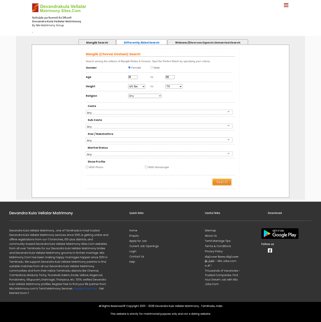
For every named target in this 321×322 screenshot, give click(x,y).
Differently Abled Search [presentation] (141, 42)
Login (132, 251)
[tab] (93, 41)
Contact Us (136, 256)
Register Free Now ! (86, 288)
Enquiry (134, 236)
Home (133, 230)
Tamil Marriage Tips (218, 241)
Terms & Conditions (218, 246)
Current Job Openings (144, 246)
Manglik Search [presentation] (97, 42)
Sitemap (210, 230)
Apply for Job (138, 241)
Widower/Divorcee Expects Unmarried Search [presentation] (207, 42)
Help (132, 262)
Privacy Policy (214, 251)
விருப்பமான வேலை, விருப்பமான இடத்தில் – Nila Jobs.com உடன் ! (222, 261)
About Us (211, 236)
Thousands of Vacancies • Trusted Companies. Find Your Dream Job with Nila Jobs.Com (222, 277)
